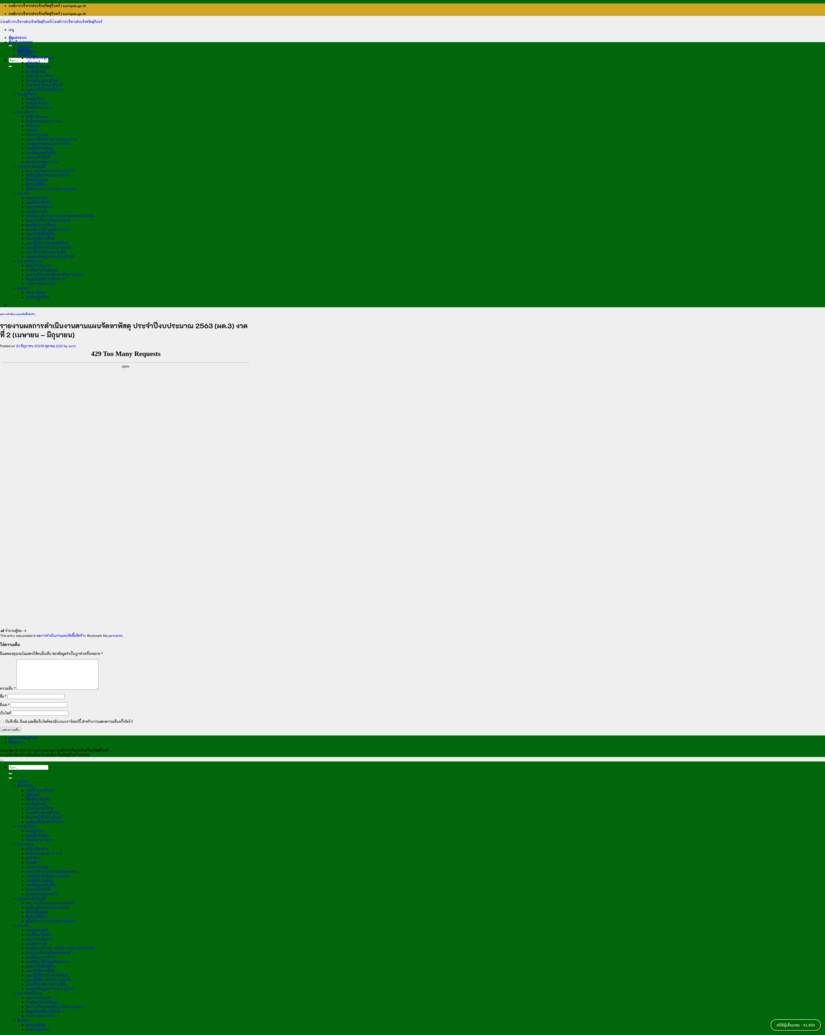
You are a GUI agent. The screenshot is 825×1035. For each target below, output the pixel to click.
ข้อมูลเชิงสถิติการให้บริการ (45, 279)
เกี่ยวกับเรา (25, 53)
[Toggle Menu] (10, 45)
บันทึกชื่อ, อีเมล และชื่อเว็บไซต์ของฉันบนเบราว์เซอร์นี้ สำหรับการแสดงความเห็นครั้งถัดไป (69, 721)
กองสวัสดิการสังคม (39, 148)
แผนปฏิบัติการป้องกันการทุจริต (48, 247)
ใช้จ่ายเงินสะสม (37, 179)
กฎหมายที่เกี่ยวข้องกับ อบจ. (45, 89)
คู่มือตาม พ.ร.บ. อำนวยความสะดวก (51, 189)
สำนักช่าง (33, 125)
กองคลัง (31, 130)
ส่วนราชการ (26, 112)
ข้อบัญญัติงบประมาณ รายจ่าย (48, 175)
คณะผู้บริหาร (26, 94)
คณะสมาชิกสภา (37, 103)
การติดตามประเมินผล (41, 270)
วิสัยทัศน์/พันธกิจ (38, 67)
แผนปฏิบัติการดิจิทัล (40, 238)
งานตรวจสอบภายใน (40, 283)
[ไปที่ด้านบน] (1, 760)
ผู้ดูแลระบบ (17, 37)
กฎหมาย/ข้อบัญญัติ (31, 166)
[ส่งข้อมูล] (10, 66)
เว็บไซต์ (5, 713)
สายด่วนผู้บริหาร (38, 297)
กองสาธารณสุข (37, 134)
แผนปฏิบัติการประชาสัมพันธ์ (46, 243)
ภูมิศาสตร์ (33, 62)
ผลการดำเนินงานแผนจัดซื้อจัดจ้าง (17, 314)
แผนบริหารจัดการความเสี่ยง (46, 252)
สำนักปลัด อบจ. (37, 116)
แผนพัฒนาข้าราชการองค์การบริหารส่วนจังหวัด (60, 216)
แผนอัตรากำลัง (36, 211)
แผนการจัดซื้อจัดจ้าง (40, 234)
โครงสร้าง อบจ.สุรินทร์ (42, 80)
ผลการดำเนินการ (38, 265)
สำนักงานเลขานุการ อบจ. (44, 121)
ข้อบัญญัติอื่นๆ (36, 184)
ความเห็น (8, 688)
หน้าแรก (23, 49)
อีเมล (5, 704)
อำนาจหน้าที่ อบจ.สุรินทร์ (44, 85)
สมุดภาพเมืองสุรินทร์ (23, 737)
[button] (11, 29)
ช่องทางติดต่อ (36, 292)
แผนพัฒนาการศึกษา (41, 225)
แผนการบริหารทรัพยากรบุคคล (48, 220)
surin (72, 346)
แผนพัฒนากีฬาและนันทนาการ (48, 229)
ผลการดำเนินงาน (29, 261)
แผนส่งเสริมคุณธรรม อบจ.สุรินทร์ (50, 256)
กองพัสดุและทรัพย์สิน (41, 152)
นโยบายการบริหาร (40, 76)
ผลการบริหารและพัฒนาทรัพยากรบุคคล (54, 274)
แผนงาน (23, 193)
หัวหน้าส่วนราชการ (39, 107)
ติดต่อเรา (23, 288)
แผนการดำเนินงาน (39, 207)
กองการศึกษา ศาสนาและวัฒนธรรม (51, 139)
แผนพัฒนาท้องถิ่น (39, 202)
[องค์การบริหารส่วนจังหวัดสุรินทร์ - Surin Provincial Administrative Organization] (51, 21)
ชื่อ (3, 696)
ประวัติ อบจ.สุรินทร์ (40, 58)
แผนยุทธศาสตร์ (37, 198)
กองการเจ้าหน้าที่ (38, 157)
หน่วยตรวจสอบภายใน (42, 161)
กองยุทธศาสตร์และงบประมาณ (48, 143)
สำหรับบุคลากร (21, 42)
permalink (115, 635)
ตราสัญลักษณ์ (36, 71)
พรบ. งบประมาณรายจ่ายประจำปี (50, 170)
